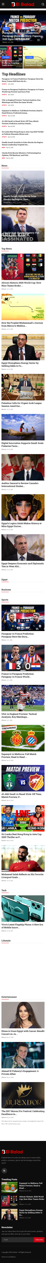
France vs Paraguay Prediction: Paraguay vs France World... (17, 675)
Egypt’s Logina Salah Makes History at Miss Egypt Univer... (21, 525)
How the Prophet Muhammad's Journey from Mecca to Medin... (34, 63)
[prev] (3, 28)
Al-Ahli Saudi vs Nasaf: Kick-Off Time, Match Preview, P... (21, 795)
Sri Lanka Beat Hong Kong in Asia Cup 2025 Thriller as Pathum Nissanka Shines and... (23, 133)
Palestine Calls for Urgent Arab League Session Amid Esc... (21, 404)
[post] (23, 28)
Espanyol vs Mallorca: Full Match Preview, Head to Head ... (18, 755)
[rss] (4, 1171)
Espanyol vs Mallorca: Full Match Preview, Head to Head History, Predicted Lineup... (22, 111)
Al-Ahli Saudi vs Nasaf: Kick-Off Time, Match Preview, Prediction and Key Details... (20, 122)
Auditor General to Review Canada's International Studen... (19, 485)
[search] (43, 4)
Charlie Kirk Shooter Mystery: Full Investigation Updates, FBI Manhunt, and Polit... (21, 154)
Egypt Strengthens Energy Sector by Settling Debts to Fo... (20, 364)
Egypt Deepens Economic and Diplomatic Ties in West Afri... (22, 565)
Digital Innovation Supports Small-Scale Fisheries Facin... (22, 444)
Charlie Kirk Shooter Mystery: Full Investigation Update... (21, 234)
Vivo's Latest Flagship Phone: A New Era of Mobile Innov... (22, 926)
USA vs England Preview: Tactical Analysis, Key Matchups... (19, 715)
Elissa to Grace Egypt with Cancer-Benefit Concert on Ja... (22, 1032)
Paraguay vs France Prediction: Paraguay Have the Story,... (17, 635)
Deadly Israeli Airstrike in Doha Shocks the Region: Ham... (19, 198)
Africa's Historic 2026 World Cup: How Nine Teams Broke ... (21, 284)
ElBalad (4, 42)
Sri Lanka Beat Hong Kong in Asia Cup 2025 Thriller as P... (21, 836)
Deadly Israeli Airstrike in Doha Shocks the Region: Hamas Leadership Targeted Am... (22, 143)
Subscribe (39, 1240)
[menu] (3, 4)
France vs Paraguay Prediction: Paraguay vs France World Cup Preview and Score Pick (23, 90)
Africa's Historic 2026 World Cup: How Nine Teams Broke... (10, 63)
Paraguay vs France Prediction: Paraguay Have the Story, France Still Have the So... (22, 80)
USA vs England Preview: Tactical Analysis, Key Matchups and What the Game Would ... (21, 101)
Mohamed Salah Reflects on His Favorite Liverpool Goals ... (22, 876)
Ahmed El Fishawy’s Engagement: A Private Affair (20, 1072)
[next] (43, 28)
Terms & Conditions (8, 1257)
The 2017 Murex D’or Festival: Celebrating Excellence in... (22, 1113)
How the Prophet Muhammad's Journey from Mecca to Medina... (22, 324)
